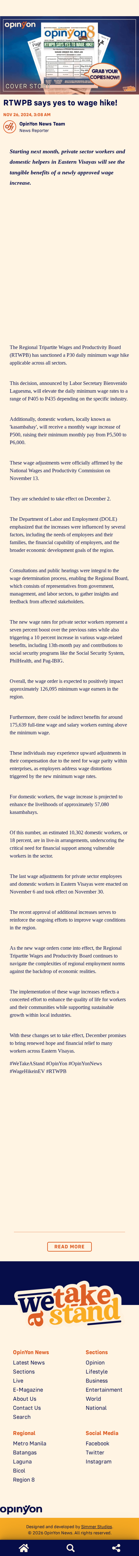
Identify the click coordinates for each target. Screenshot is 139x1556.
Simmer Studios (96, 1526)
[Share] (116, 1548)
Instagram (99, 1461)
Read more (69, 1247)
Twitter (95, 1452)
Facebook (97, 1443)
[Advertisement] (69, 267)
